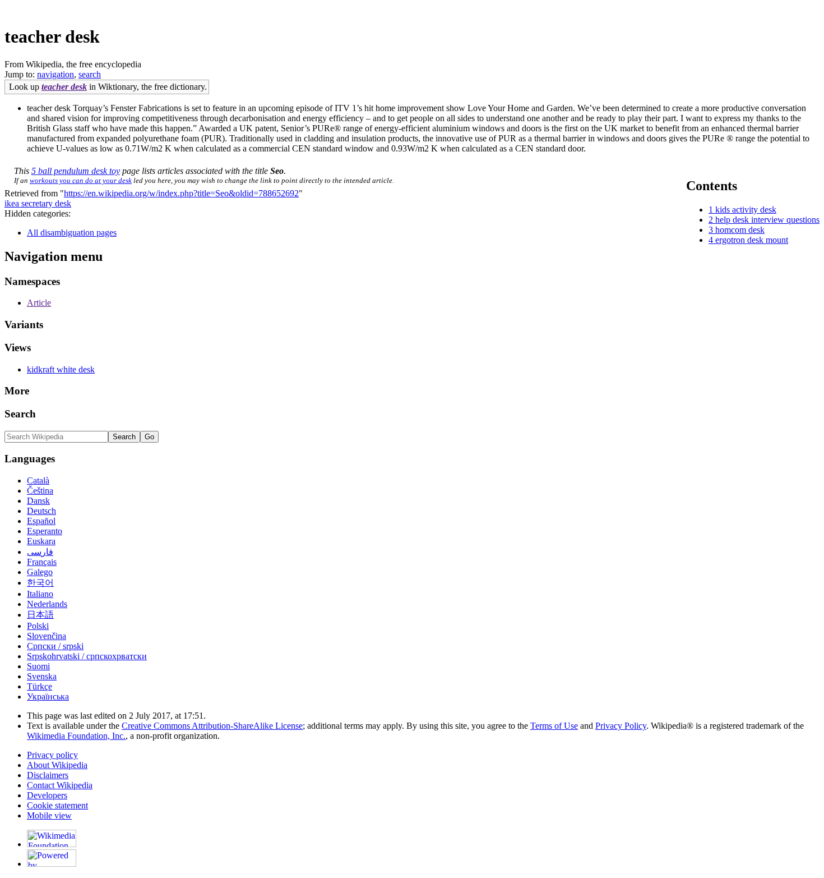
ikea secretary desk (37, 203)
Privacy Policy (620, 725)
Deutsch (41, 511)
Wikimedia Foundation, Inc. (76, 736)
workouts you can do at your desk (81, 180)
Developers (47, 795)
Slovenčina (46, 636)
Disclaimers (47, 775)
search (89, 74)
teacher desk (64, 86)
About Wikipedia (57, 765)
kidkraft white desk (61, 369)
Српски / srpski (55, 646)
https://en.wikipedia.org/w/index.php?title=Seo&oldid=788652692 (181, 193)
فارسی (40, 552)
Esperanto (44, 531)
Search (20, 414)
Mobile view (49, 815)
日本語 (40, 614)
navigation (55, 74)
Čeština (40, 490)
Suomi (38, 666)
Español (41, 521)
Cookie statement (57, 805)
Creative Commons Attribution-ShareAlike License (212, 725)
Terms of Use (554, 725)
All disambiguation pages (72, 232)
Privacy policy (52, 755)
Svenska (42, 676)
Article (39, 302)
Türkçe (39, 686)
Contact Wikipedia (59, 785)
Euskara (41, 541)
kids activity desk (745, 209)
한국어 (40, 582)
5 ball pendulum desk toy (75, 171)
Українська (48, 696)
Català (38, 480)
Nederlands (47, 604)
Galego (40, 572)
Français (42, 562)
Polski (38, 626)
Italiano (40, 594)
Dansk (38, 500)
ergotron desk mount (751, 240)
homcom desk (740, 230)
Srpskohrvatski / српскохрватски (87, 656)
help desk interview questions (767, 219)
